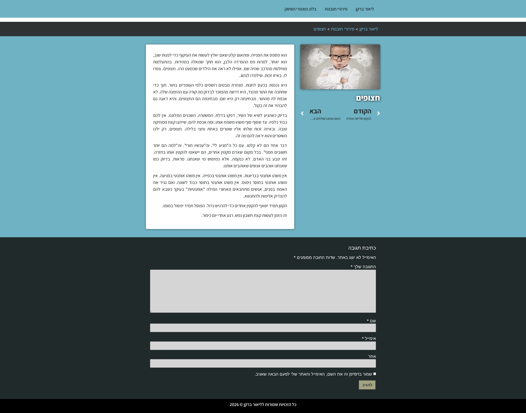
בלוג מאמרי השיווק (300, 9)
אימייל (369, 338)
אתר (372, 356)
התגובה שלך (363, 267)
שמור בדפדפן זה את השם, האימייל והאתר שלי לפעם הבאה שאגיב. (313, 374)
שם (371, 321)
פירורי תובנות (336, 9)
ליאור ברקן (365, 9)
